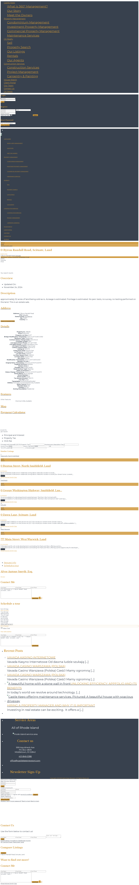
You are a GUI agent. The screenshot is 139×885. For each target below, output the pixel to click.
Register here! (5, 801)
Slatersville (4, 456)
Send (2, 839)
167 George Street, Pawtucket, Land (12, 842)
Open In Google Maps (8, 321)
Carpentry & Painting (22, 76)
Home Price (4, 446)
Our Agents (15, 60)
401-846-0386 (25, 756)
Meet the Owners (19, 15)
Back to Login (5, 117)
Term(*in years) (5, 448)
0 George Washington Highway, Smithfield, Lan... (31, 490)
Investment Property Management (32, 27)
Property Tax (25, 444)
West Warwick (5, 529)
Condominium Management (28, 22)
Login (2, 102)
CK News (8, 91)
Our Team (8, 85)
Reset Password (5, 125)
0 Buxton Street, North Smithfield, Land (26, 466)
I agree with (23, 115)
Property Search (19, 47)
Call (40, 598)
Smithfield (4, 480)
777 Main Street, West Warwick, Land (23, 539)
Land (2, 244)
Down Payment (29, 446)
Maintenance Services (23, 35)
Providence (28, 316)
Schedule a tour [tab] (11, 565)
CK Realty (8, 39)
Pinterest (15, 257)
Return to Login (6, 126)
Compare (3, 853)
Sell (9, 43)
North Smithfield (13, 456)
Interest (28, 448)
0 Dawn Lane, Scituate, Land (18, 514)
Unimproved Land (6, 246)
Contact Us (9, 88)
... (72, 474)
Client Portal (10, 83)
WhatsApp (22, 257)
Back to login (26, 801)
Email (27, 257)
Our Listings (16, 51)
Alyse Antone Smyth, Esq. (9, 477)
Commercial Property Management (33, 31)
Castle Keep (9, 3)
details (3, 476)
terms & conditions (27, 115)
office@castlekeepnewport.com (25, 760)
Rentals (12, 56)
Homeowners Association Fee (54, 444)
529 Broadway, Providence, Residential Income (16, 840)
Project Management (22, 72)
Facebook (4, 257)
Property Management (14, 19)
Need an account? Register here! (11, 103)
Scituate (18, 255)
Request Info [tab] (10, 562)
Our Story (14, 11)
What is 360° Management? (27, 6)
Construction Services (14, 64)
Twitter (9, 257)
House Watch (10, 80)
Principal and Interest (8, 444)
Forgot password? (16, 801)
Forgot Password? (28, 103)
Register (35, 115)
